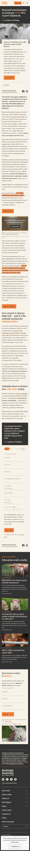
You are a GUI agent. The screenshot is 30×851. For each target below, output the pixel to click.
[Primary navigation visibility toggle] (27, 3)
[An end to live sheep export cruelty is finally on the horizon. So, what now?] (15, 603)
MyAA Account (8, 821)
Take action (6, 794)
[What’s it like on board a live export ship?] (15, 640)
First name (10, 457)
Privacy (15, 723)
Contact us (6, 814)
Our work (6, 790)
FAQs (4, 818)
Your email (10, 471)
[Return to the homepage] (4, 3)
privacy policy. (15, 842)
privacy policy (8, 721)
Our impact (6, 802)
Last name (10, 464)
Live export (6, 85)
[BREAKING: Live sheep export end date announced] (15, 570)
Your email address (10, 705)
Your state (10, 500)
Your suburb (10, 486)
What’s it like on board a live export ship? (13, 651)
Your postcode (11, 493)
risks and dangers (22, 393)
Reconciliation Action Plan (15, 763)
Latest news (7, 810)
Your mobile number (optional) (12, 478)
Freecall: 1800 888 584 (10, 783)
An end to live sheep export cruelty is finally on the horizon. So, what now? (14, 616)
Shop (4, 806)
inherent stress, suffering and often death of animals (14, 332)
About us (5, 798)
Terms (19, 723)
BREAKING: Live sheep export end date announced (14, 581)
